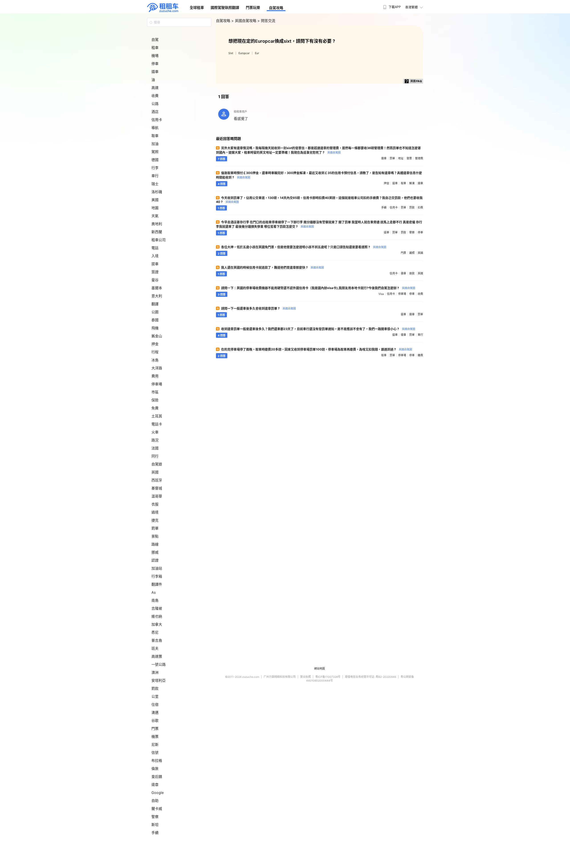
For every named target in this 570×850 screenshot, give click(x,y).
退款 (412, 273)
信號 (155, 752)
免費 (155, 408)
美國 (155, 200)
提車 (155, 264)
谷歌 (155, 720)
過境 (155, 512)
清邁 (155, 712)
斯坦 (155, 824)
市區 (155, 392)
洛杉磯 (156, 192)
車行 (155, 176)
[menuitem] (391, 5)
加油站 (156, 568)
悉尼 (155, 632)
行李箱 (156, 576)
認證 (155, 560)
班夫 (155, 648)
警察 (155, 816)
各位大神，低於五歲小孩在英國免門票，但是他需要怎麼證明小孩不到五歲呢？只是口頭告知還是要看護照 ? (303, 247)
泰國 (155, 320)
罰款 (155, 688)
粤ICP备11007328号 (327, 676)
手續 (155, 832)
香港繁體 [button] (411, 7)
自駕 (155, 39)
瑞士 (155, 184)
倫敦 (155, 768)
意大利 (156, 296)
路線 (155, 544)
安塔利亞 (158, 680)
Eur (257, 53)
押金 (155, 344)
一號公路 (158, 664)
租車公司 (158, 240)
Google (157, 792)
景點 (155, 536)
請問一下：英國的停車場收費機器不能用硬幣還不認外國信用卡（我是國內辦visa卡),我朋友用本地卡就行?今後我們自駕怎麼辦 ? (318, 288)
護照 (412, 253)
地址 (400, 158)
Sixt (230, 53)
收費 (155, 95)
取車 (155, 136)
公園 (155, 312)
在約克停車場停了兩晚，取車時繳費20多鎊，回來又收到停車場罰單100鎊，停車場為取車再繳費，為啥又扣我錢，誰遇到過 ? (316, 349)
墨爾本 (156, 288)
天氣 (155, 216)
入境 (155, 256)
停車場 (156, 384)
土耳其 (156, 416)
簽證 (155, 272)
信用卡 (156, 119)
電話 (155, 248)
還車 (155, 71)
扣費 (420, 207)
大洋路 (156, 368)
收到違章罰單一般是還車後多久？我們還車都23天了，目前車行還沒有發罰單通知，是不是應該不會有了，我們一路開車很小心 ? (318, 329)
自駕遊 (156, 464)
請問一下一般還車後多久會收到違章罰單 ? (258, 308)
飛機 (155, 328)
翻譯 (155, 304)
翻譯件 (156, 584)
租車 (155, 47)
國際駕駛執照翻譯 (225, 7)
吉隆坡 (156, 608)
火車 (155, 432)
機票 (155, 736)
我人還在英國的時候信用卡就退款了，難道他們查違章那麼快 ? (272, 267)
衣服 (155, 504)
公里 (155, 696)
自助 (155, 800)
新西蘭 (156, 232)
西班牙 (156, 480)
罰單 (155, 528)
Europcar (244, 53)
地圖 (155, 208)
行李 (155, 168)
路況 (155, 440)
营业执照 (305, 676)
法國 (155, 448)
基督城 (156, 488)
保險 (155, 400)
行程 (155, 352)
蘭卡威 (156, 808)
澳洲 (155, 672)
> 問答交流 (266, 20)
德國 (155, 160)
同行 (155, 456)
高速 (155, 87)
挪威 (155, 552)
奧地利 (156, 224)
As (153, 592)
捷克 (155, 520)
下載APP (395, 7)
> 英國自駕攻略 (244, 20)
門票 (155, 728)
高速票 (156, 656)
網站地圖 (319, 668)
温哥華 (156, 496)
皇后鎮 (156, 776)
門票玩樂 (253, 7)
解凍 (412, 183)
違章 (155, 784)
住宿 (155, 704)
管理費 (419, 158)
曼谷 (155, 280)
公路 (155, 103)
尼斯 (155, 744)
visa (381, 293)
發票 (409, 158)
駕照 (155, 152)
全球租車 (197, 7)
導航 (155, 127)
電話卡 (156, 424)
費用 (155, 376)
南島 (155, 600)
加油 (155, 144)
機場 (155, 55)
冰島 (155, 360)
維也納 (156, 616)
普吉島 (156, 640)
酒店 (155, 111)
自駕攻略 (276, 8)
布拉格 (156, 760)
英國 (155, 472)
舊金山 (156, 336)
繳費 (420, 355)
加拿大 (156, 624)
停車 (155, 63)
